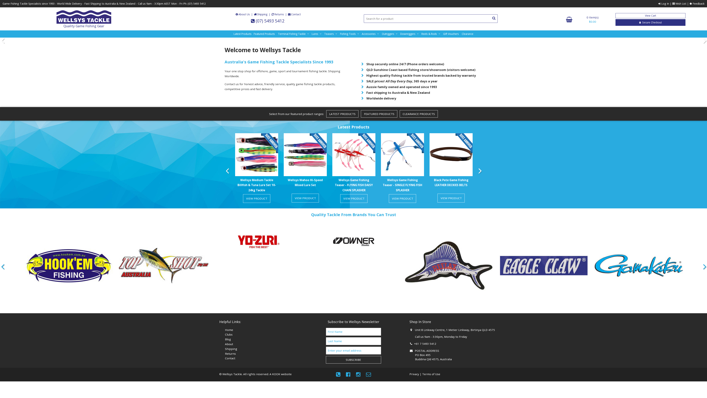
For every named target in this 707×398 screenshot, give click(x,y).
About (229, 344)
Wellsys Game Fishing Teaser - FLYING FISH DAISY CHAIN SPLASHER (354, 185)
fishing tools (348, 34)
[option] (256, 169)
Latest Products (243, 34)
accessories (369, 34)
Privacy (414, 374)
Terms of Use (431, 374)
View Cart (650, 15)
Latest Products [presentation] (342, 114)
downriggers (407, 34)
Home (229, 330)
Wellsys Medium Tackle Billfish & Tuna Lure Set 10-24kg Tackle (257, 185)
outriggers (388, 34)
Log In (665, 3)
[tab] (342, 113)
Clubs (229, 334)
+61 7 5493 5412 (425, 343)
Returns (279, 14)
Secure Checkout (651, 22)
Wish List (680, 3)
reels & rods (429, 34)
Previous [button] (3, 40)
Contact (296, 14)
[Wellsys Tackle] (84, 17)
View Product (256, 198)
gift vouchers (451, 34)
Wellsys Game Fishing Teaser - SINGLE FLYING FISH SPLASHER (402, 185)
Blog (228, 339)
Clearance (467, 34)
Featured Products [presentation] (379, 114)
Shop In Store (420, 322)
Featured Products (264, 34)
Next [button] (704, 40)
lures (315, 34)
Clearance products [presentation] (419, 114)
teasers (329, 34)
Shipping (262, 14)
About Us (244, 14)
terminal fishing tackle (292, 34)
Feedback (698, 3)
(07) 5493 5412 (197, 3)
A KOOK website (281, 374)
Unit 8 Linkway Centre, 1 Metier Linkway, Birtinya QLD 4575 (455, 330)
